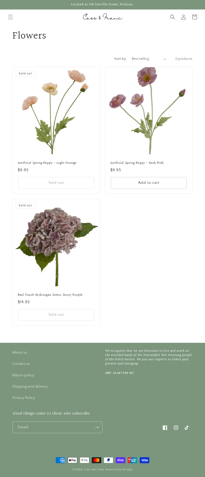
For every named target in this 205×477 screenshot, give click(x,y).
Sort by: (120, 59)
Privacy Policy (23, 398)
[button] (10, 17)
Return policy (23, 375)
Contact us (21, 364)
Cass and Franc (95, 469)
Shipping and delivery (30, 387)
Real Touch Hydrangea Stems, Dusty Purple (50, 295)
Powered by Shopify (119, 469)
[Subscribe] (96, 427)
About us (19, 353)
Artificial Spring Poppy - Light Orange (47, 163)
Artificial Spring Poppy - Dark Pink (137, 163)
